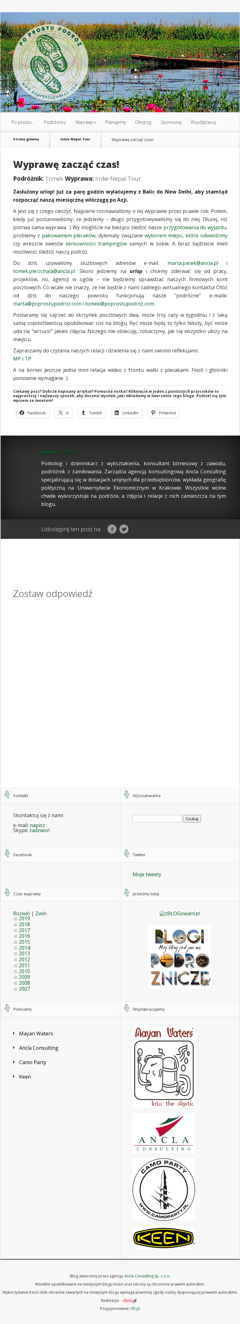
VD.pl (135, 1308)
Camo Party (32, 1062)
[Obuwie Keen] (163, 1247)
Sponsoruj (171, 122)
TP (28, 358)
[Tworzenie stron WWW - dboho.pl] (129, 1300)
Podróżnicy (55, 122)
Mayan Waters (36, 1033)
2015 (24, 941)
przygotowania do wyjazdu (194, 227)
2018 (24, 924)
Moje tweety (146, 874)
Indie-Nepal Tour (75, 139)
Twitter (124, 529)
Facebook (112, 529)
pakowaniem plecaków (69, 235)
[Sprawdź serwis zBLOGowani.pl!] (180, 913)
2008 (24, 982)
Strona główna (26, 139)
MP (17, 358)
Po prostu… (23, 122)
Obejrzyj (143, 122)
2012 (24, 959)
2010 (24, 971)
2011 (24, 965)
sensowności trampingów (96, 243)
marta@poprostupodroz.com (47, 303)
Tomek (54, 178)
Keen (25, 1076)
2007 (24, 988)
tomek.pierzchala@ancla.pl (44, 271)
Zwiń (41, 913)
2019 (24, 918)
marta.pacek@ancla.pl (193, 263)
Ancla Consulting (38, 1047)
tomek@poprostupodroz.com (119, 303)
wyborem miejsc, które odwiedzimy (186, 235)
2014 (24, 947)
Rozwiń (21, 913)
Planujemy (115, 122)
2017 (24, 930)
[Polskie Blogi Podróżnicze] (179, 986)
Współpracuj (203, 122)
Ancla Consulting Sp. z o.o (146, 1276)
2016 (24, 935)
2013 (24, 953)
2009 (24, 976)
